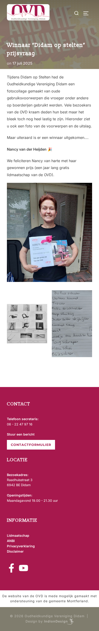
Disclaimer (15, 551)
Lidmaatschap (18, 535)
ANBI (11, 541)
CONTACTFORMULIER (31, 445)
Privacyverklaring (21, 546)
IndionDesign (56, 621)
